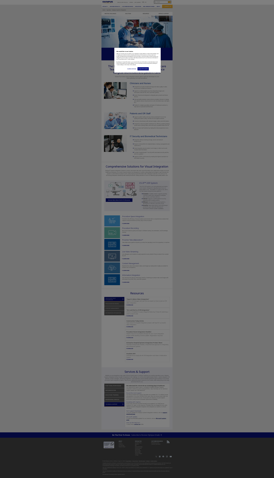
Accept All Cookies (143, 68)
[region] (137, 60)
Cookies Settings (131, 68)
